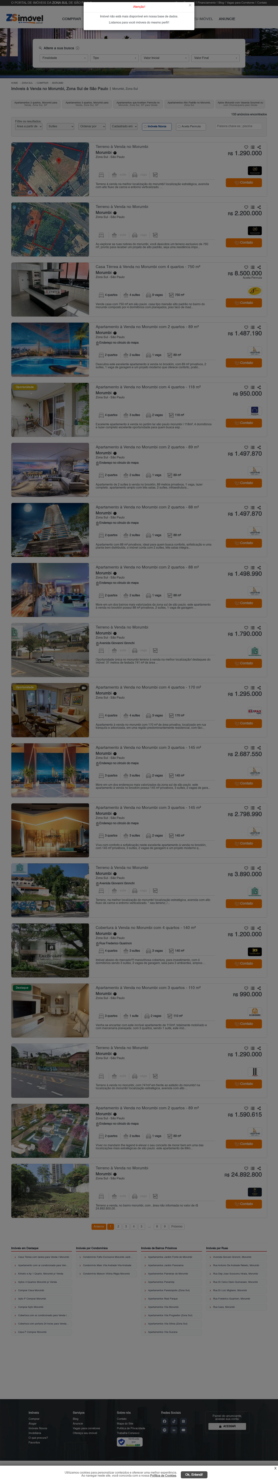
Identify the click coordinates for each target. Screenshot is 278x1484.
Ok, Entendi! (194, 1474)
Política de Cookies (163, 1475)
